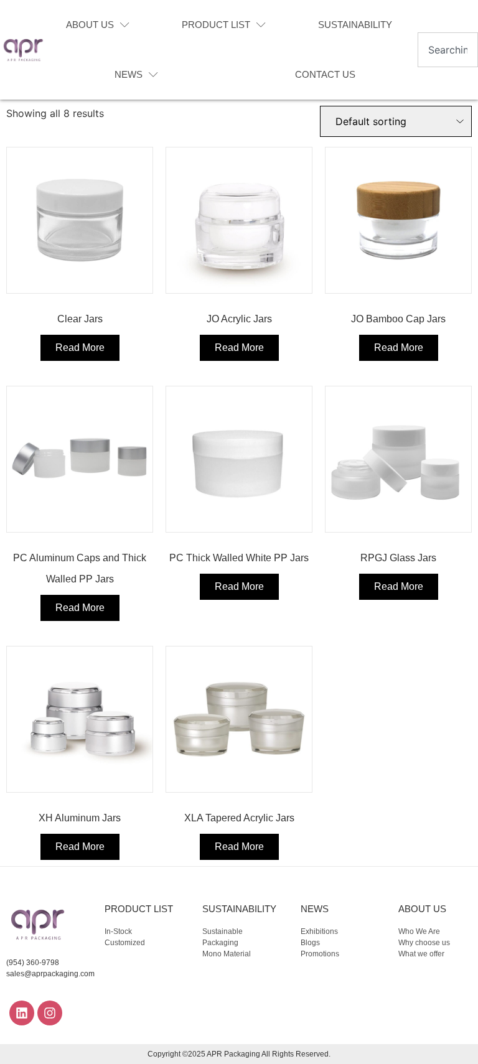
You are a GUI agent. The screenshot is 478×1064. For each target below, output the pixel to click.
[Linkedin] (21, 1013)
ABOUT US (90, 24)
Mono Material (226, 954)
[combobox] (448, 49)
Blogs (310, 942)
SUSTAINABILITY (355, 24)
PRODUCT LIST (216, 24)
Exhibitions (319, 931)
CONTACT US (325, 74)
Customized (125, 942)
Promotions (320, 954)
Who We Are (419, 931)
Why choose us (424, 942)
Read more (80, 347)
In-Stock (118, 931)
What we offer (421, 954)
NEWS (129, 74)
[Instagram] (49, 1013)
